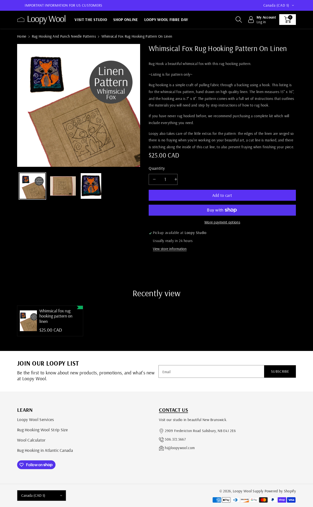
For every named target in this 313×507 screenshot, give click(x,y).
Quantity (157, 168)
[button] (238, 19)
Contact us (173, 409)
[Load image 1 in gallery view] (32, 186)
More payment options (222, 222)
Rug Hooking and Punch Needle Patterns (64, 36)
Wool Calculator (31, 440)
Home (21, 36)
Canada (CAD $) (33, 495)
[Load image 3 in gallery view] (91, 186)
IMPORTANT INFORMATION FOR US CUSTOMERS (63, 5)
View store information (170, 248)
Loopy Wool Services (35, 419)
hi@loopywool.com (180, 447)
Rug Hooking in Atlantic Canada (45, 450)
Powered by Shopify (280, 491)
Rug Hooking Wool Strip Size (42, 429)
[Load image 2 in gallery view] (63, 186)
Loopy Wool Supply (248, 491)
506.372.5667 (175, 439)
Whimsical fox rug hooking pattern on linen (55, 316)
